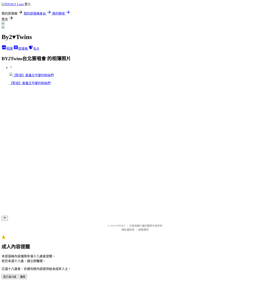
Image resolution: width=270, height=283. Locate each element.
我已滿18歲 (9, 276)
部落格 (23, 48)
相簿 (9, 48)
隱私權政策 (128, 229)
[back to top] (5, 218)
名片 (36, 48)
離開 (22, 276)
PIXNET (120, 225)
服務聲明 (143, 229)
